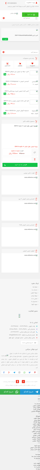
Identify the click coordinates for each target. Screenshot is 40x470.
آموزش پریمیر (36, 408)
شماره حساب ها (36, 456)
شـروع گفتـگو (28, 391)
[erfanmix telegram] (14, 372)
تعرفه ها (35, 287)
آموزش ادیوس (36, 406)
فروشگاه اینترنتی (35, 411)
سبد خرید (29, 14)
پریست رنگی (37, 429)
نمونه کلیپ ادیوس (35, 448)
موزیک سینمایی (36, 437)
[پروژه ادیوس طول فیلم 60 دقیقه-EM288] (20, 135)
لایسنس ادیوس (36, 431)
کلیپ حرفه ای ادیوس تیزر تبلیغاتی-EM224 (17, 72)
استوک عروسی (36, 441)
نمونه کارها (34, 304)
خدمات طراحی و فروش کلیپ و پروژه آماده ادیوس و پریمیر (23, 6)
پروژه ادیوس (34, 293)
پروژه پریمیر (34, 296)
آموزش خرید (37, 463)
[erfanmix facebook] (3, 372)
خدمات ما (34, 290)
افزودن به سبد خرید (21, 165)
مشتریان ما (34, 302)
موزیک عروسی (36, 439)
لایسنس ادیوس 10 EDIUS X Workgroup (17, 81)
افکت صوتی (37, 433)
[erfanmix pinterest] (34, 372)
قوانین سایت (36, 465)
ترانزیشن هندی (36, 428)
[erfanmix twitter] (29, 372)
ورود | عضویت (30, 3)
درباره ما (38, 469)
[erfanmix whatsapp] (24, 372)
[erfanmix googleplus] (9, 372)
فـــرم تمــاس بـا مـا (27, 343)
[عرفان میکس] (14, 13)
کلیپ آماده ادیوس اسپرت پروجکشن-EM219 (17, 91)
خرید (5, 39)
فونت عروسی (36, 435)
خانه (29, 25)
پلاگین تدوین (36, 426)
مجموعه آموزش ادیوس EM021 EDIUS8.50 (17, 111)
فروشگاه (38, 416)
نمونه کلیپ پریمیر (35, 450)
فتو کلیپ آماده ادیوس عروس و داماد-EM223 (16, 101)
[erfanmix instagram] (19, 372)
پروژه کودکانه (36, 422)
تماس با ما (34, 299)
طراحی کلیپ (36, 409)
